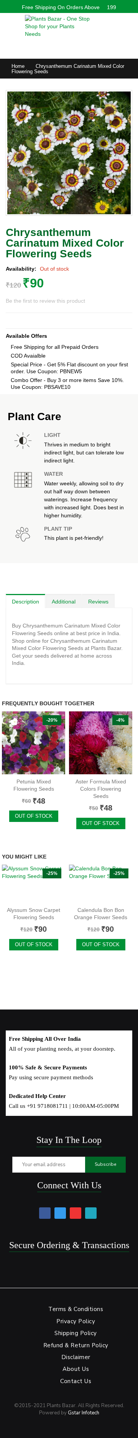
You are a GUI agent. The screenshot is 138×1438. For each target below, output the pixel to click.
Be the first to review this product (45, 301)
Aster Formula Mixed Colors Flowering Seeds (101, 788)
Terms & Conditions (75, 1309)
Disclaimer (75, 1357)
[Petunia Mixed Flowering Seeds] (33, 742)
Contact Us (75, 1381)
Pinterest (75, 1213)
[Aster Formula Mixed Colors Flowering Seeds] (100, 742)
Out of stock (34, 816)
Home (18, 66)
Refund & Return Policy (75, 1345)
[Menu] (9, 24)
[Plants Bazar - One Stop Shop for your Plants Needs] (57, 26)
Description (25, 602)
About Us (75, 1369)
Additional (64, 602)
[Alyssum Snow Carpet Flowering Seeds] (33, 884)
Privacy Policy (75, 1321)
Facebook (45, 1213)
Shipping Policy (75, 1333)
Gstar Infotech (83, 1412)
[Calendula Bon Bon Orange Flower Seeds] (100, 884)
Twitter (60, 1213)
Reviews (98, 602)
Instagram (91, 1213)
